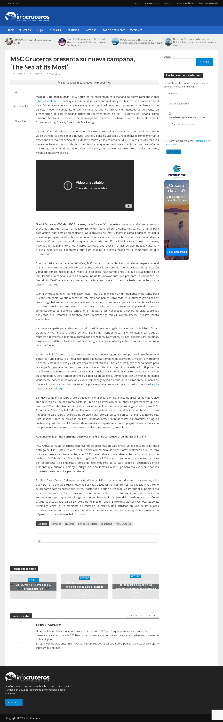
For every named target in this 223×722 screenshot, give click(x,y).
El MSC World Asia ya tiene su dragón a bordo (32, 41)
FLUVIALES (55, 30)
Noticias (33, 580)
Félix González (20, 106)
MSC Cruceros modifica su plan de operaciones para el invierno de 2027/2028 (141, 41)
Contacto (167, 3)
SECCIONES (136, 30)
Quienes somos (151, 3)
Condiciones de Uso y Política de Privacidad (196, 3)
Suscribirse (173, 151)
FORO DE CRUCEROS (114, 30)
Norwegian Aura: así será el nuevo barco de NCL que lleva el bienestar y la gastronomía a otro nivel (194, 42)
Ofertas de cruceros (182, 124)
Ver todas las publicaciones (142, 615)
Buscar (167, 56)
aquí (154, 384)
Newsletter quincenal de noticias (187, 117)
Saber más (14, 702)
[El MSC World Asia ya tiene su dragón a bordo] (8, 41)
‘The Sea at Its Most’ (48, 101)
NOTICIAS (91, 30)
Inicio (137, 3)
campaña (56, 523)
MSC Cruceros (123, 523)
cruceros (69, 523)
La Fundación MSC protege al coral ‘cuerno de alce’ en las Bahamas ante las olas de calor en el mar (135, 586)
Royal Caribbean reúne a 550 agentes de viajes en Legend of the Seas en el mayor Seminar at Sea (86, 42)
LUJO (40, 30)
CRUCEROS (25, 30)
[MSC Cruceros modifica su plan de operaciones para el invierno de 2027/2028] (115, 41)
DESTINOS (73, 30)
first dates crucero (87, 523)
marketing (106, 523)
